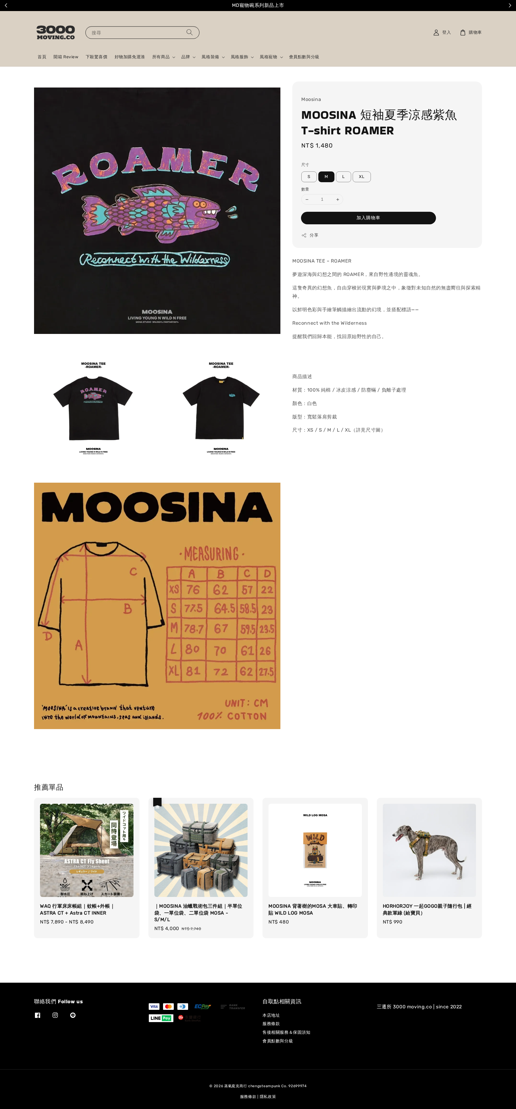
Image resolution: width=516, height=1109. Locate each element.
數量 (305, 189)
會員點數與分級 (304, 56)
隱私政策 (268, 1096)
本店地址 (271, 1015)
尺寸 (305, 164)
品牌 (185, 56)
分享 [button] (314, 235)
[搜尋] (189, 32)
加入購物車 (368, 217)
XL (362, 177)
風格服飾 (239, 56)
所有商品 (161, 56)
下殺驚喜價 (97, 56)
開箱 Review (65, 56)
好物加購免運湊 (130, 56)
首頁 (42, 56)
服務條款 (271, 1023)
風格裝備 (210, 56)
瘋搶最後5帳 (364, 5)
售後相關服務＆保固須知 (286, 1032)
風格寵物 (268, 56)
